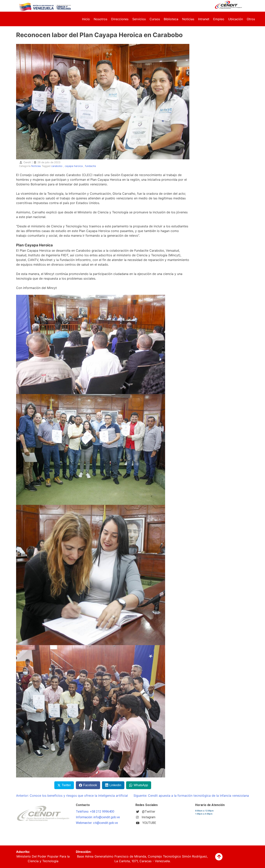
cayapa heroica (74, 166)
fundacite (90, 166)
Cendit (27, 162)
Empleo (218, 19)
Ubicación (235, 19)
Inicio (86, 19)
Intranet (203, 19)
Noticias (188, 19)
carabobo (56, 166)
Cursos (155, 19)
